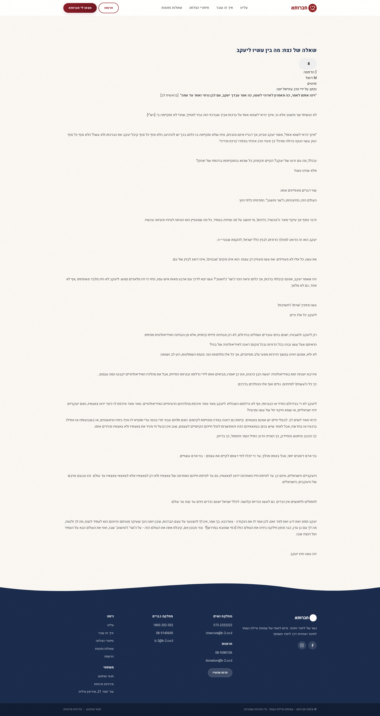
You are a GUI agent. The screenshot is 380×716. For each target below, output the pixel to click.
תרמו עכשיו (220, 672)
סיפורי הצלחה (199, 7)
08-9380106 (223, 652)
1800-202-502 (163, 625)
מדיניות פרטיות (104, 684)
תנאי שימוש (106, 676)
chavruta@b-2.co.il (219, 633)
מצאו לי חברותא (80, 8)
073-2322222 (223, 625)
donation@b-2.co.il (219, 660)
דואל (310, 78)
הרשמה (109, 656)
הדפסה (309, 72)
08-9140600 (164, 633)
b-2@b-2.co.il (164, 640)
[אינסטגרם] (302, 645)
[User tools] (308, 64)
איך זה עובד (224, 7)
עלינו (244, 7)
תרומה (108, 8)
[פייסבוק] (312, 645)
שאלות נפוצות (171, 7)
